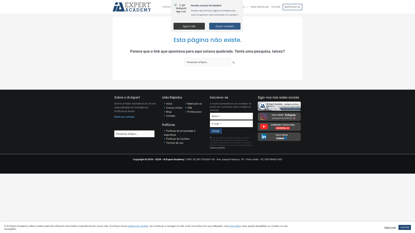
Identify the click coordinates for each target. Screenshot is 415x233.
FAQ (189, 107)
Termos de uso (174, 142)
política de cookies (138, 226)
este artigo (235, 226)
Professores (194, 111)
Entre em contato (124, 116)
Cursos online (174, 107)
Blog (168, 111)
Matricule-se (292, 7)
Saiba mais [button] (390, 227)
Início (169, 103)
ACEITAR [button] (404, 227)
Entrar (276, 7)
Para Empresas (259, 7)
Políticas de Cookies (178, 138)
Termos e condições (217, 147)
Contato (170, 115)
